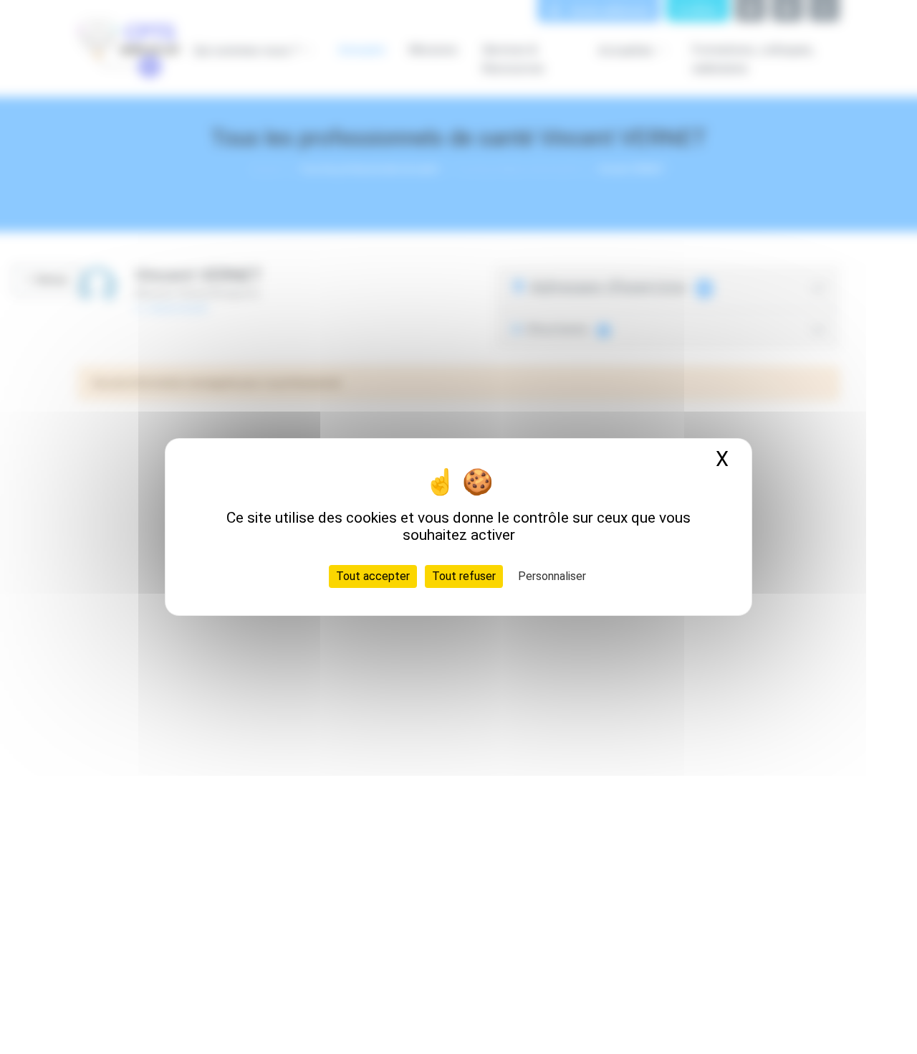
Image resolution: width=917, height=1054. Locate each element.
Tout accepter (373, 576)
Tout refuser (464, 576)
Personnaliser (552, 576)
